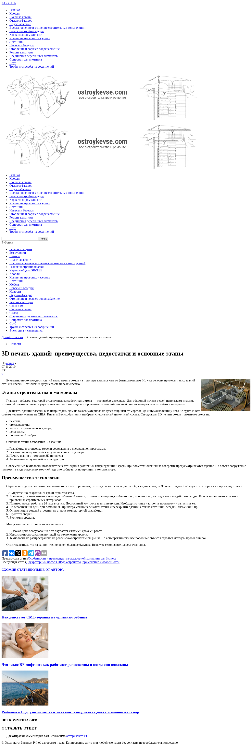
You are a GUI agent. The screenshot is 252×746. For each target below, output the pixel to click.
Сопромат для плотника (25, 59)
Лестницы (16, 41)
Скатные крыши (20, 17)
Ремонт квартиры (21, 52)
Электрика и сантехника (26, 330)
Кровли (14, 13)
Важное (14, 256)
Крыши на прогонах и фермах (29, 38)
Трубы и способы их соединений (31, 66)
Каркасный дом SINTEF (25, 34)
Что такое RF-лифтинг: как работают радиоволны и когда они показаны (65, 664)
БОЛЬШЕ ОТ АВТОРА (47, 569)
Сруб (12, 63)
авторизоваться (76, 736)
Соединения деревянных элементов (33, 56)
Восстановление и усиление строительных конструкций (47, 27)
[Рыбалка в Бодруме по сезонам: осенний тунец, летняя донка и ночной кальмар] (25, 704)
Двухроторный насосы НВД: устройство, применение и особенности (73, 562)
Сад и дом (16, 305)
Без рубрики (17, 252)
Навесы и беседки (21, 45)
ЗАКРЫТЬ (9, 3)
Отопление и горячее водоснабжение (34, 49)
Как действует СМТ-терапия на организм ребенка (44, 617)
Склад (13, 312)
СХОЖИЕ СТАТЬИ (16, 569)
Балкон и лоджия (20, 249)
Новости (15, 291)
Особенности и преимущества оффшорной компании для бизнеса (72, 558)
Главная (14, 10)
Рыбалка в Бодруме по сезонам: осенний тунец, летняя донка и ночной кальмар (70, 712)
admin (10, 363)
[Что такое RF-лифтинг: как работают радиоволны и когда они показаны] (25, 657)
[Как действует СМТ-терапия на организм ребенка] (25, 609)
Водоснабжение (20, 24)
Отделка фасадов (20, 20)
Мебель (14, 284)
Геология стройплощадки (26, 31)
